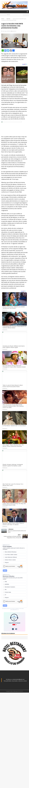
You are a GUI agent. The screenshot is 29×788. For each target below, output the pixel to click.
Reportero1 (14, 31)
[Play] (13, 629)
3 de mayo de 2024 (6, 31)
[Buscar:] (14, 14)
